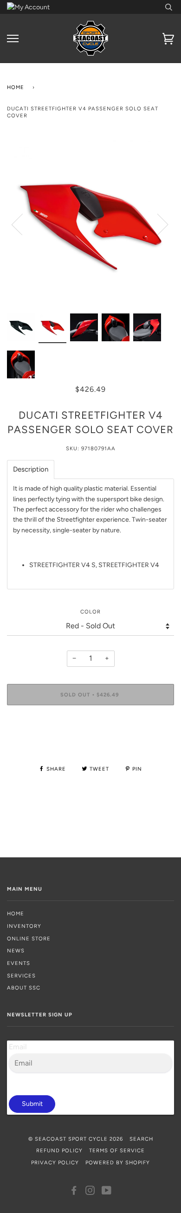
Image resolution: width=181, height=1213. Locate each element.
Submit (32, 1104)
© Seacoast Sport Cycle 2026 (75, 1139)
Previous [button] (23, 224)
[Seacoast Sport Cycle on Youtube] (107, 1192)
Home (15, 87)
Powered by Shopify (117, 1162)
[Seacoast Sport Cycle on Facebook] (74, 1192)
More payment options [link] (90, 744)
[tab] (30, 469)
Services (21, 975)
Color (90, 611)
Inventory (24, 926)
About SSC (23, 987)
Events (18, 963)
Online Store (29, 938)
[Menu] (13, 39)
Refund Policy (59, 1150)
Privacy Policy (55, 1162)
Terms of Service (117, 1150)
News (16, 950)
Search (141, 1139)
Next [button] (157, 224)
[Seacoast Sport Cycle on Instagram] (90, 1192)
